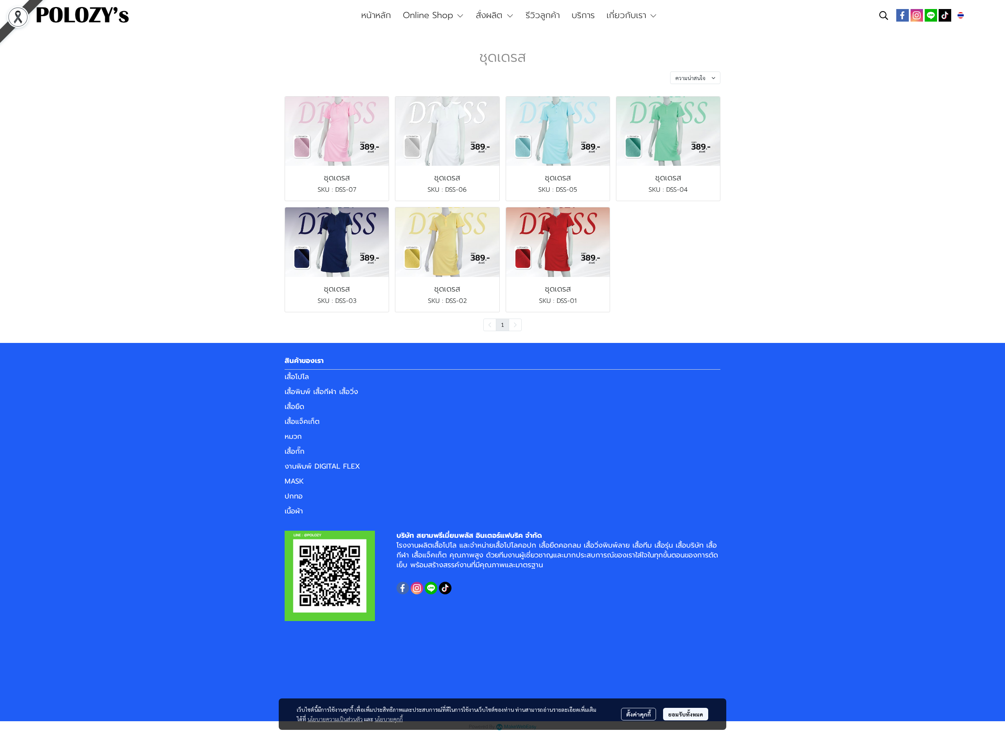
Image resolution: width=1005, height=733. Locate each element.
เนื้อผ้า (294, 511)
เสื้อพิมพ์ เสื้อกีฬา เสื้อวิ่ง (321, 391)
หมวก (293, 436)
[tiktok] (945, 15)
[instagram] (916, 15)
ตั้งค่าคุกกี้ (638, 714)
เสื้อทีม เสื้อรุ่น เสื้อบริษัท (668, 545)
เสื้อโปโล (297, 376)
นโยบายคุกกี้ (389, 718)
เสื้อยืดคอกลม (560, 545)
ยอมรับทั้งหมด (685, 714)
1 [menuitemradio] (502, 324)
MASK (294, 481)
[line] (931, 15)
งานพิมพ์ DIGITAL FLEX (322, 466)
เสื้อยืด (294, 406)
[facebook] (902, 15)
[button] (883, 15)
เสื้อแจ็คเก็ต (302, 421)
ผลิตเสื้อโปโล (437, 545)
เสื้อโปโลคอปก (514, 545)
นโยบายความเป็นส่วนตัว (335, 718)
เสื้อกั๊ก (295, 451)
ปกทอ (294, 496)
